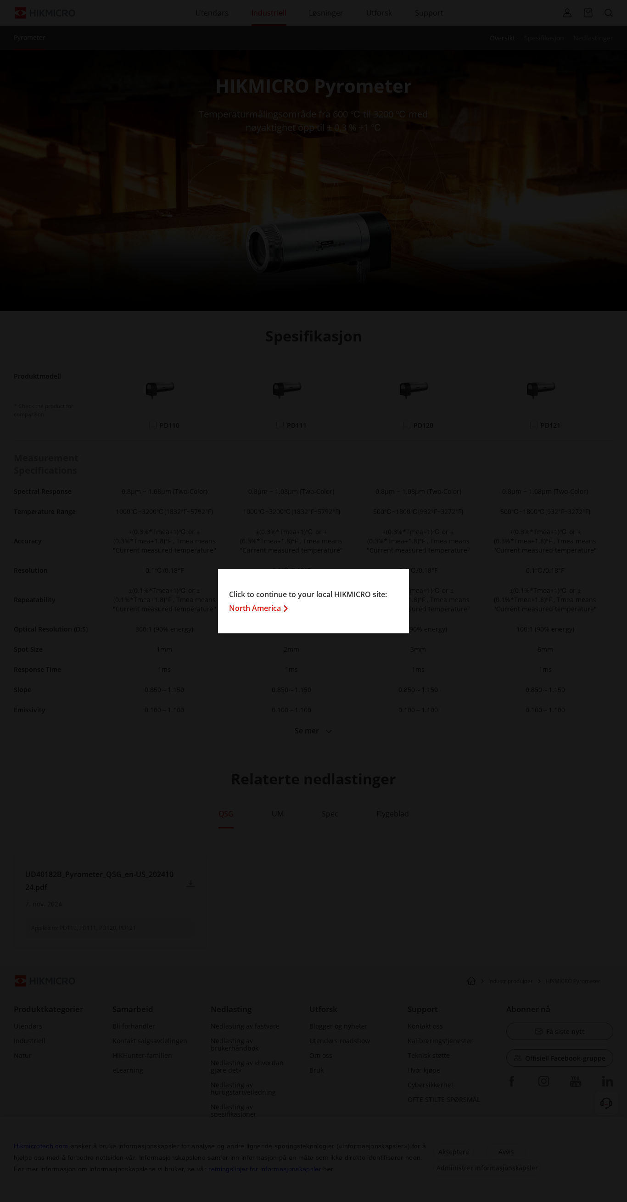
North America (255, 608)
